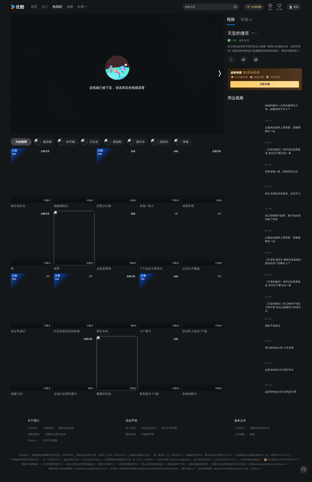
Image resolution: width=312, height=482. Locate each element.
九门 (45, 6)
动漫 (70, 6)
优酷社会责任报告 (56, 434)
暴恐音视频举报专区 (198, 464)
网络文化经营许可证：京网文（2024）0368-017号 (101, 455)
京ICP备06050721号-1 (226, 459)
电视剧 (57, 6)
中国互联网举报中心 (128, 464)
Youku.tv (32, 440)
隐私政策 (131, 434)
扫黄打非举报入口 (106, 464)
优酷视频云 (34, 434)
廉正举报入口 (188, 468)
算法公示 (256, 468)
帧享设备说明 (66, 428)
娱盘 (252, 434)
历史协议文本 (148, 428)
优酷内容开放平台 (260, 428)
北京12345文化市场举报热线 (80, 464)
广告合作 (239, 428)
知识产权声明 (169, 428)
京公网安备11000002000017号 (282, 459)
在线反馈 (48, 428)
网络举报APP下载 (176, 464)
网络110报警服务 (30, 464)
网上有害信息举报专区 (153, 464)
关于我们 (33, 428)
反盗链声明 (147, 434)
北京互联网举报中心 (52, 464)
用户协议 (131, 428)
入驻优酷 (239, 434)
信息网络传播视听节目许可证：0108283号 (52, 455)
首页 (34, 6)
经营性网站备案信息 (250, 459)
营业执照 (23, 455)
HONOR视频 (50, 440)
